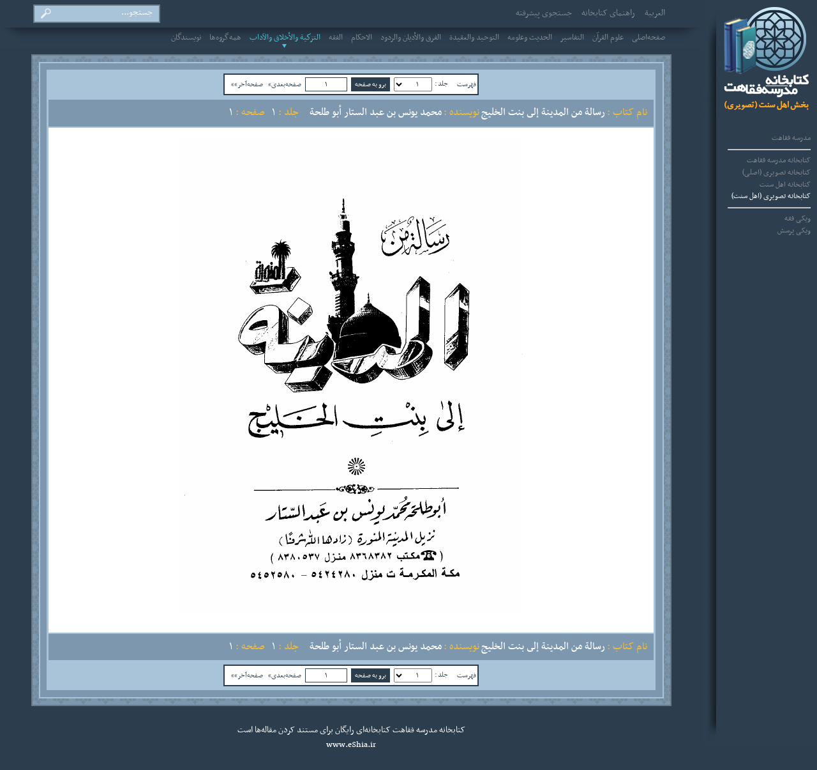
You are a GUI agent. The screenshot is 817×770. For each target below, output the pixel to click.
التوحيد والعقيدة (474, 38)
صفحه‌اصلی (648, 38)
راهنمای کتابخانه (608, 13)
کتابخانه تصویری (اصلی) (776, 172)
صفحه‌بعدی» (284, 84)
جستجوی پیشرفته (544, 13)
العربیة (655, 13)
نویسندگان (186, 38)
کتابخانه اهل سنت (785, 184)
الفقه (336, 38)
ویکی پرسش (794, 230)
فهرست (466, 84)
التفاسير (572, 38)
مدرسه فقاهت (791, 138)
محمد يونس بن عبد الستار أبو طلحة (376, 112)
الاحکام (361, 38)
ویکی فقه (797, 218)
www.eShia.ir (351, 745)
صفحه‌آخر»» (247, 84)
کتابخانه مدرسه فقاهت (779, 160)
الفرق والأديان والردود (410, 38)
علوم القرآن (608, 38)
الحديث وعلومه (529, 38)
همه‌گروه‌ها (225, 38)
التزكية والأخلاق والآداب (285, 38)
